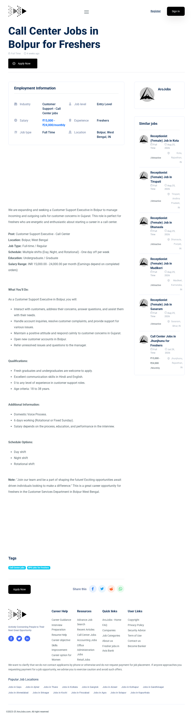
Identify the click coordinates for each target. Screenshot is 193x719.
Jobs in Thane (51, 687)
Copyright (133, 619)
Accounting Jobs (87, 640)
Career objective (61, 640)
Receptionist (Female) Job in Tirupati (161, 177)
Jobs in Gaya (14, 687)
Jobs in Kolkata (70, 687)
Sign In (176, 11)
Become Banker (137, 646)
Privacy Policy (136, 625)
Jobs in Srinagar (41, 692)
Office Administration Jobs (85, 650)
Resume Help (59, 634)
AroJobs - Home (111, 619)
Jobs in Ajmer (32, 687)
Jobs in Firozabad (80, 692)
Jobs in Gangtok (90, 687)
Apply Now (24, 63)
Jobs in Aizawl (110, 687)
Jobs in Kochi (60, 692)
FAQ (104, 625)
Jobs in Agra (99, 692)
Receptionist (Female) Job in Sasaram (161, 304)
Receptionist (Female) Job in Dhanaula (161, 222)
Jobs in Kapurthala (139, 692)
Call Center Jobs (86, 634)
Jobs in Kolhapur (130, 687)
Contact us (134, 640)
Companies (109, 630)
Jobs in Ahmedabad (18, 692)
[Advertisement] (66, 180)
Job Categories (111, 635)
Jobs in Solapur (118, 692)
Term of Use (135, 635)
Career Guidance (61, 619)
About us (107, 640)
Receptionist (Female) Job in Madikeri (161, 263)
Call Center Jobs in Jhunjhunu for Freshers (163, 341)
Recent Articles (85, 629)
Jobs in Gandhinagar (153, 687)
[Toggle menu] (86, 12)
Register (156, 11)
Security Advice (137, 630)
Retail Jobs (83, 659)
